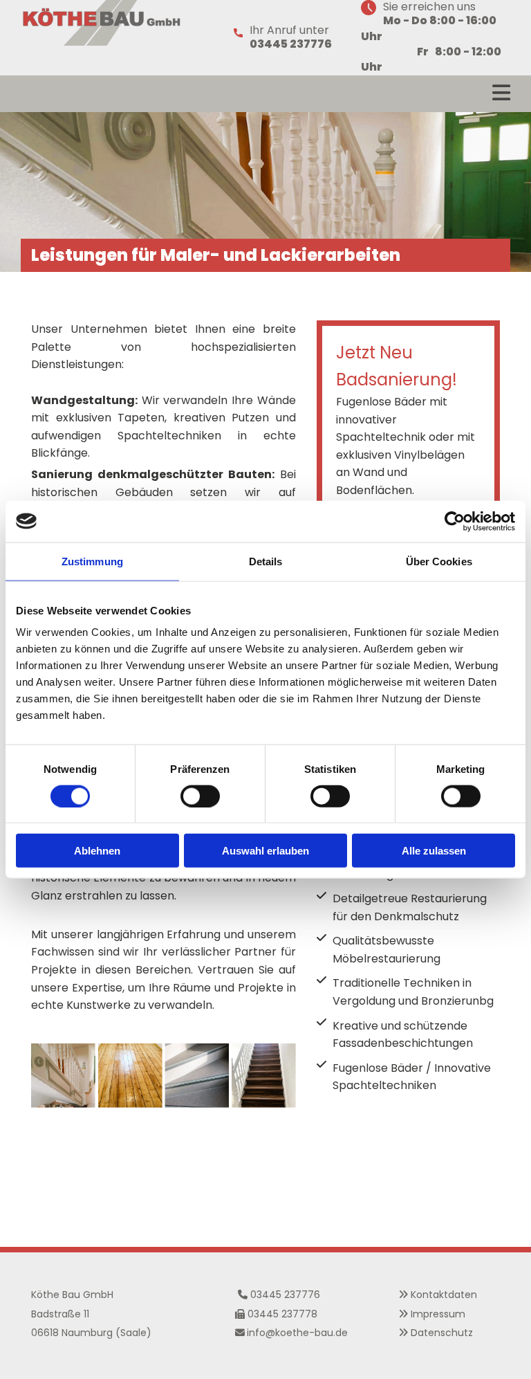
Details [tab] (266, 561)
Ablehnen (97, 851)
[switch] (200, 796)
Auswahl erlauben (265, 851)
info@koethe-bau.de (297, 1333)
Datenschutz (442, 1333)
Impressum (438, 1314)
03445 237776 (285, 1295)
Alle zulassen (434, 851)
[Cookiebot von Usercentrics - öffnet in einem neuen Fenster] (454, 521)
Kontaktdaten (444, 1295)
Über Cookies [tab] (439, 561)
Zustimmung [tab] (92, 561)
